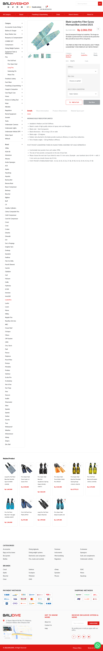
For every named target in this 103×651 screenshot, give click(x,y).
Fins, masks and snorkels (36, 559)
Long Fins (11, 67)
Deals (58, 14)
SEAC (82, 569)
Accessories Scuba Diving (13, 27)
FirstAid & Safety (10, 79)
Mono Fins (11, 74)
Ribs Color (71, 76)
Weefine (7, 430)
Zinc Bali (7, 444)
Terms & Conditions (94, 648)
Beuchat (7, 194)
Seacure (7, 395)
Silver (6, 405)
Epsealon (8, 254)
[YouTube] (22, 7)
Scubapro (32, 573)
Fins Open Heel (12, 64)
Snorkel (7, 117)
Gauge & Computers (11, 89)
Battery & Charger (10, 30)
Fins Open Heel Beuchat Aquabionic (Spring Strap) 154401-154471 (43, 481)
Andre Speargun (10, 162)
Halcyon (7, 278)
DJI (6, 240)
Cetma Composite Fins (12, 211)
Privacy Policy (77, 648)
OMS (6, 342)
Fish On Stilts (9, 261)
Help (46, 628)
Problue (7, 370)
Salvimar (7, 374)
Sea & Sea (8, 384)
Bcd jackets (6, 556)
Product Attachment (60, 111)
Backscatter (8, 180)
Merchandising (59, 556)
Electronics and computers (37, 556)
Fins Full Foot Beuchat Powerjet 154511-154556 (92, 479)
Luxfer (7, 303)
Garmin (7, 268)
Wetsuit (7, 138)
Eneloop (7, 250)
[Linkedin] (17, 7)
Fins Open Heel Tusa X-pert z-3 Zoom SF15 (25, 479)
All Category (7, 14)
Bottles (5, 559)
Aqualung (8, 173)
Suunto (7, 420)
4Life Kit (7, 151)
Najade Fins (8, 317)
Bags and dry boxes (9, 552)
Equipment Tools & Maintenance (11, 52)
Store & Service (73, 14)
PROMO (7, 107)
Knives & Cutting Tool (11, 100)
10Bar (7, 148)
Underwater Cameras (11, 124)
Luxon (7, 307)
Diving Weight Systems (12, 48)
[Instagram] (8, 7)
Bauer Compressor (11, 187)
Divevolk (7, 236)
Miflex (7, 314)
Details (29, 111)
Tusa (6, 423)
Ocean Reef (8, 328)
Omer (5, 579)
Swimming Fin (12, 71)
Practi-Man (8, 360)
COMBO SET (9, 41)
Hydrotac (8, 286)
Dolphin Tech (9, 247)
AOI (6, 166)
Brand (21, 14)
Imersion (7, 293)
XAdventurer (9, 434)
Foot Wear (8, 82)
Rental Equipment (10, 114)
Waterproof (8, 427)
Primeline (8, 367)
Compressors (9, 45)
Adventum (8, 155)
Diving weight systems (36, 552)
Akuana (7, 159)
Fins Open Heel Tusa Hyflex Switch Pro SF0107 (59, 479)
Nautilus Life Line (10, 321)
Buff (6, 201)
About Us (90, 14)
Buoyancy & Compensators (13, 37)
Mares (7, 310)
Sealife (7, 398)
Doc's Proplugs (9, 243)
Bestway (7, 190)
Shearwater (8, 402)
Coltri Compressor (10, 215)
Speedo (7, 409)
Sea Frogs (8, 388)
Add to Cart (75, 102)
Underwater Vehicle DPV (13, 131)
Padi (6, 349)
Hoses (7, 96)
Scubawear (83, 549)
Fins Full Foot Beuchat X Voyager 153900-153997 (10, 514)
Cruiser (7, 229)
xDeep (57, 569)
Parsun (7, 353)
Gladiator (8, 271)
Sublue (7, 416)
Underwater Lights (10, 128)
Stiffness (70, 67)
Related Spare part (77, 111)
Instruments (58, 552)
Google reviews (36, 7)
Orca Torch (8, 345)
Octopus (7, 331)
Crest (6, 226)
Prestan (7, 363)
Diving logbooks (34, 549)
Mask (6, 103)
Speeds (7, 412)
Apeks (7, 169)
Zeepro (7, 441)
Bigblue (7, 197)
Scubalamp (8, 381)
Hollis (7, 282)
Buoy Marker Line (10, 34)
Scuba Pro (8, 377)
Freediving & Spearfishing (40, 14)
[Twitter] (13, 7)
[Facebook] (74, 637)
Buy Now (92, 102)
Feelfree (7, 257)
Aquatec (7, 176)
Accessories (6, 549)
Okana (7, 335)
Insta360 (8, 296)
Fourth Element (10, 264)
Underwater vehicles (86, 559)
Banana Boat (9, 183)
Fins (6, 57)
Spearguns (83, 552)
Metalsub (32, 576)
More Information (42, 111)
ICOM (7, 289)
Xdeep (7, 437)
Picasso (57, 576)
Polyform (8, 356)
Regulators (8, 110)
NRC (6, 324)
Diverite (7, 233)
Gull (6, 275)
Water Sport (9, 135)
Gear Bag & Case (10, 93)
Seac (6, 391)
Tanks (7, 121)
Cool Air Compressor (11, 218)
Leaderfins (8, 300)
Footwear (57, 549)
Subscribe (93, 623)
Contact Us (48, 625)
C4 (6, 204)
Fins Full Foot (12, 60)
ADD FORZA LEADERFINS (76, 89)
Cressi (7, 222)
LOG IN (46, 9)
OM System (8, 338)
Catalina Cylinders (10, 208)
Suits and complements (87, 556)
